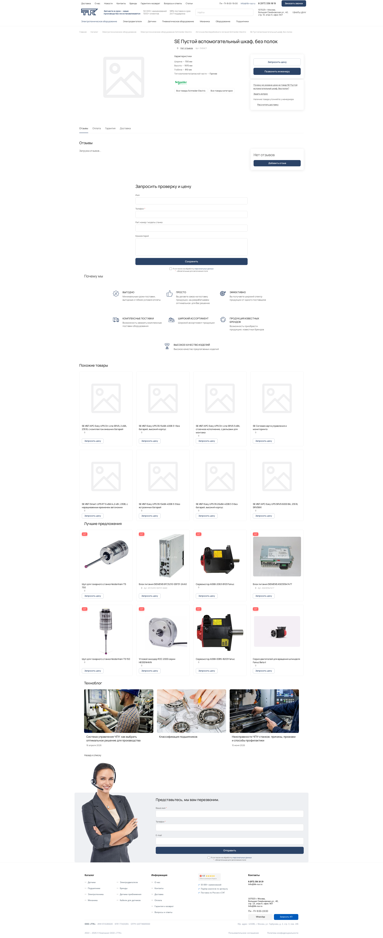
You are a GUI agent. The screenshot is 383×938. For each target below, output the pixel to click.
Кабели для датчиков (130, 900)
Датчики (92, 882)
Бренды (123, 888)
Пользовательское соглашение (243, 933)
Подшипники (94, 888)
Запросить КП (286, 917)
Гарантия (110, 128)
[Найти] (249, 12)
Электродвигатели (129, 882)
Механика (93, 900)
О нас (157, 882)
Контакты (159, 888)
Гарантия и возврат (164, 906)
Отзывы (83, 128)
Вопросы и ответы (163, 912)
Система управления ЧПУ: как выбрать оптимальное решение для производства (113, 738)
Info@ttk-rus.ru (248, 3)
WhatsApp (260, 917)
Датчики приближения (130, 894)
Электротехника (96, 894)
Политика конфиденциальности (282, 933)
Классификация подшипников (178, 736)
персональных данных (203, 268)
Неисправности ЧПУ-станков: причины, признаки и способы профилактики (263, 738)
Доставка (125, 128)
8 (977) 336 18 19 (267, 3)
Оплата (96, 128)
